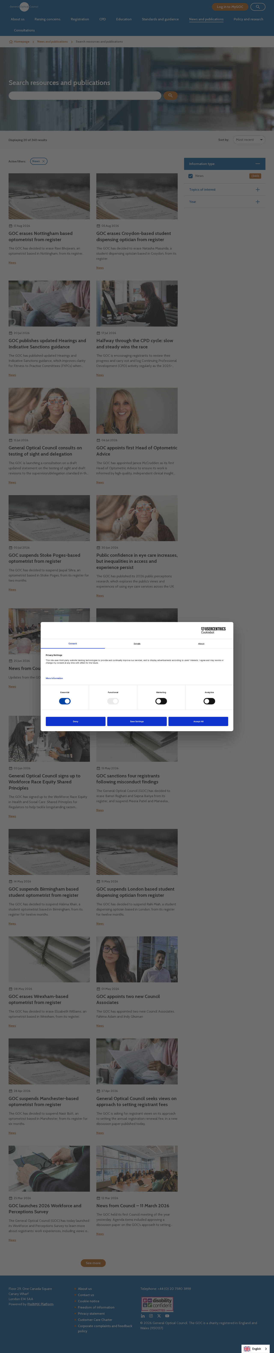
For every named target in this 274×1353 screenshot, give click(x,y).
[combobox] (255, 1349)
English (256, 1348)
